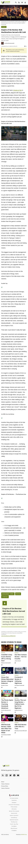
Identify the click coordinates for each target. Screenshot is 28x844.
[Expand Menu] (22, 2)
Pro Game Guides (14, 798)
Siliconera (14, 809)
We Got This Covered (14, 811)
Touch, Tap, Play (14, 824)
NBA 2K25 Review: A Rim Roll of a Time (21, 726)
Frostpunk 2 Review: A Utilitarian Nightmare (19, 680)
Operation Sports (14, 819)
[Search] (15, 2)
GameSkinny (14, 817)
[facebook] (14, 775)
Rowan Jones (4, 685)
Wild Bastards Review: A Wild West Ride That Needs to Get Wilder (6, 728)
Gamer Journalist (14, 815)
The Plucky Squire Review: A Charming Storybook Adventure (7, 704)
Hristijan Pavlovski (19, 685)
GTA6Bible (14, 830)
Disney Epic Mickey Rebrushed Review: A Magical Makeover (7, 680)
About (2, 781)
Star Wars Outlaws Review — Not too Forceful (21, 657)
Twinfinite (14, 800)
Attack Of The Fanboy (14, 804)
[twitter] (10, 775)
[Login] (25, 2)
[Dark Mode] (19, 2)
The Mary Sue (14, 822)
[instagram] (6, 775)
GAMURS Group (24, 834)
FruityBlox (14, 826)
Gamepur (14, 802)
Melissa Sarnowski (6, 663)
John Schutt (18, 661)
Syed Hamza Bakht (6, 734)
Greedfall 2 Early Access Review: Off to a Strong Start (6, 658)
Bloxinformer (14, 828)
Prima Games (14, 806)
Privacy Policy (4, 786)
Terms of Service (5, 784)
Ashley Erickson (18, 710)
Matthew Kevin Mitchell (21, 730)
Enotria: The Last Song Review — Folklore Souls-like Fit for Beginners (20, 704)
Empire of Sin (17, 90)
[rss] (2, 775)
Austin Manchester (6, 710)
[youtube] (18, 775)
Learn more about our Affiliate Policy (8, 635)
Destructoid (14, 813)
